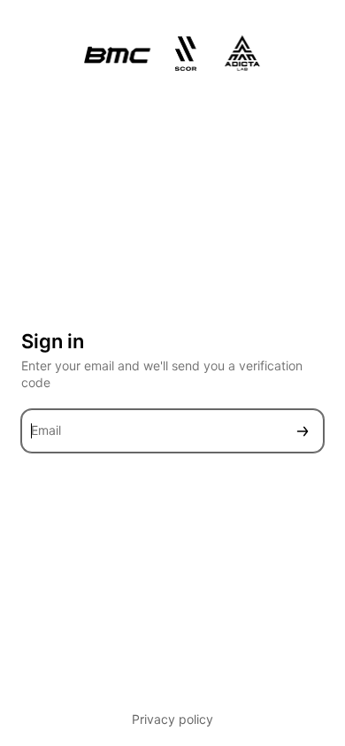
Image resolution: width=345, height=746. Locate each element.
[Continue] (303, 430)
